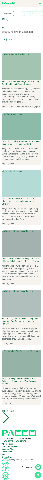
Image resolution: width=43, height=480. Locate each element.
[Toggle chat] (38, 474)
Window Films (8, 449)
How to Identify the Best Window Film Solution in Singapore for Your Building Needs (19, 381)
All (3, 27)
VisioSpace (7, 452)
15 (11, 411)
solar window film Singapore (18, 31)
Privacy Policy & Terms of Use (21, 460)
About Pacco (7, 444)
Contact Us (7, 457)
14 (8, 411)
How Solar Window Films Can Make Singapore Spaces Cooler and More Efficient (18, 201)
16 (13, 411)
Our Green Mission (10, 446)
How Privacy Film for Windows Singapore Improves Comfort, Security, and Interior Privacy (20, 321)
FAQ (4, 454)
